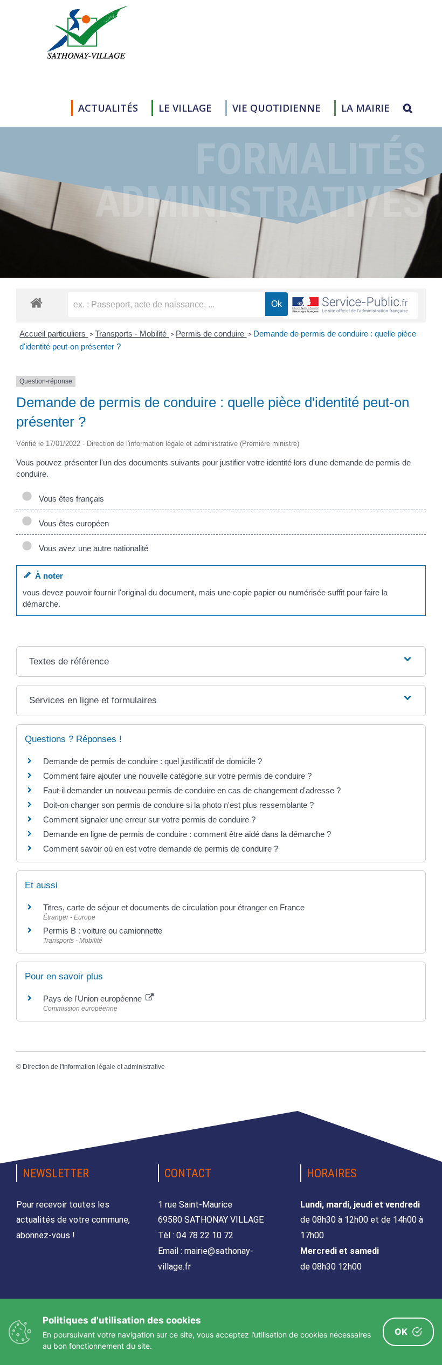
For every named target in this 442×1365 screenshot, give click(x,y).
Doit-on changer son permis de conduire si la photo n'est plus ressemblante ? (178, 805)
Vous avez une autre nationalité (91, 548)
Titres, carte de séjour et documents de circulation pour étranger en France (174, 907)
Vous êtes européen (71, 523)
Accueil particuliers (53, 333)
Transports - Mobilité (132, 333)
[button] (407, 108)
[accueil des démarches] (36, 302)
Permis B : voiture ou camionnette (102, 930)
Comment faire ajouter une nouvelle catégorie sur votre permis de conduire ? (177, 775)
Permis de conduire (211, 333)
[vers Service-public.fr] (350, 305)
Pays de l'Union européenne (93, 998)
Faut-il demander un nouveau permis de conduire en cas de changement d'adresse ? (192, 790)
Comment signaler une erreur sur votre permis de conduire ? (149, 819)
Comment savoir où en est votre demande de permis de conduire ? (160, 848)
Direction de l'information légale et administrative (94, 1067)
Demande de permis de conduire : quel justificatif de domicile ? (152, 761)
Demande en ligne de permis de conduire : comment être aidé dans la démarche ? (187, 834)
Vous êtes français (69, 498)
